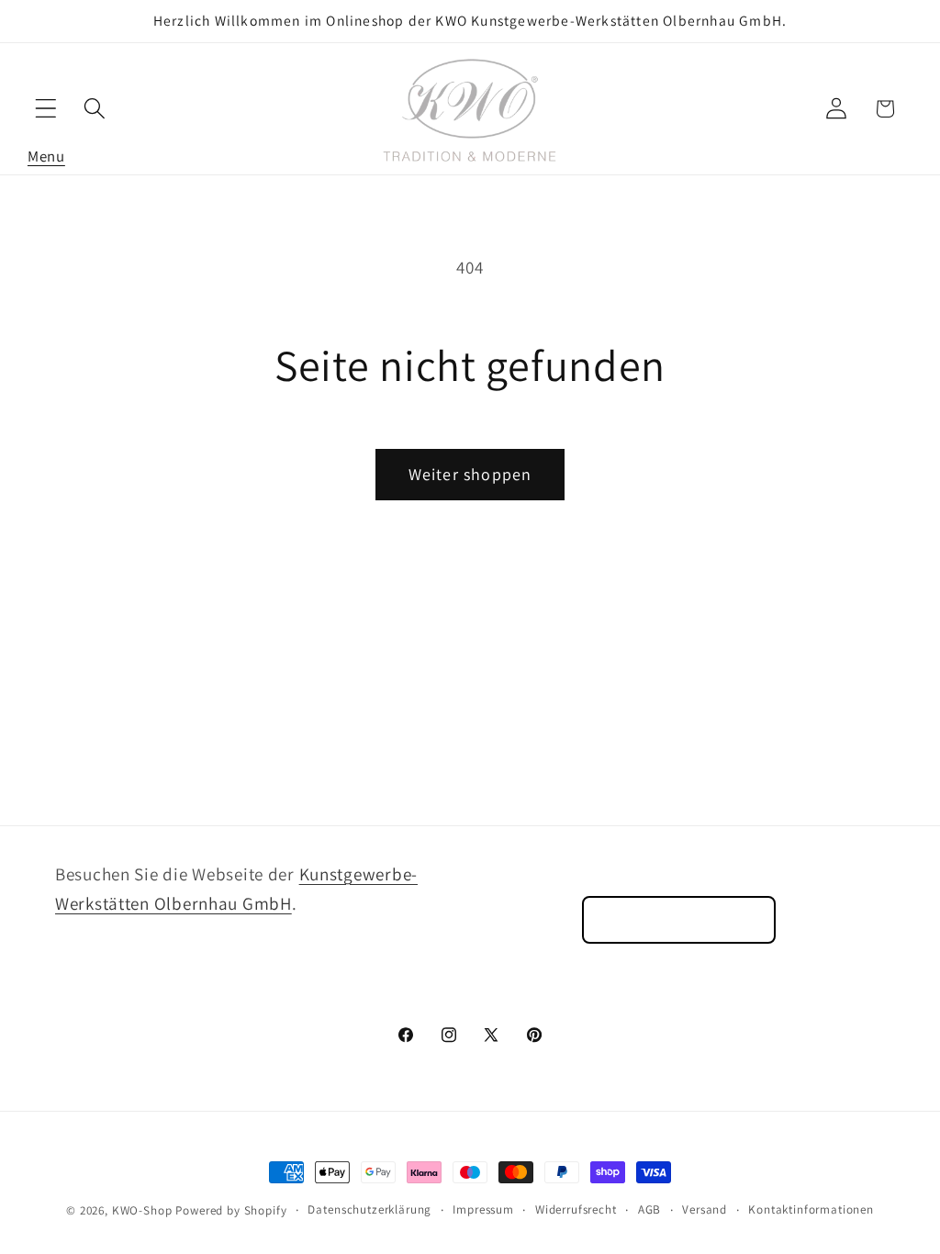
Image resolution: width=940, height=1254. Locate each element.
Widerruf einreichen (679, 920)
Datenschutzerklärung (369, 1209)
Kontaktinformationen (811, 1209)
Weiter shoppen (470, 474)
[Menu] (46, 108)
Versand (704, 1209)
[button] (46, 108)
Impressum (483, 1209)
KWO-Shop (142, 1210)
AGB (650, 1209)
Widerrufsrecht (576, 1209)
